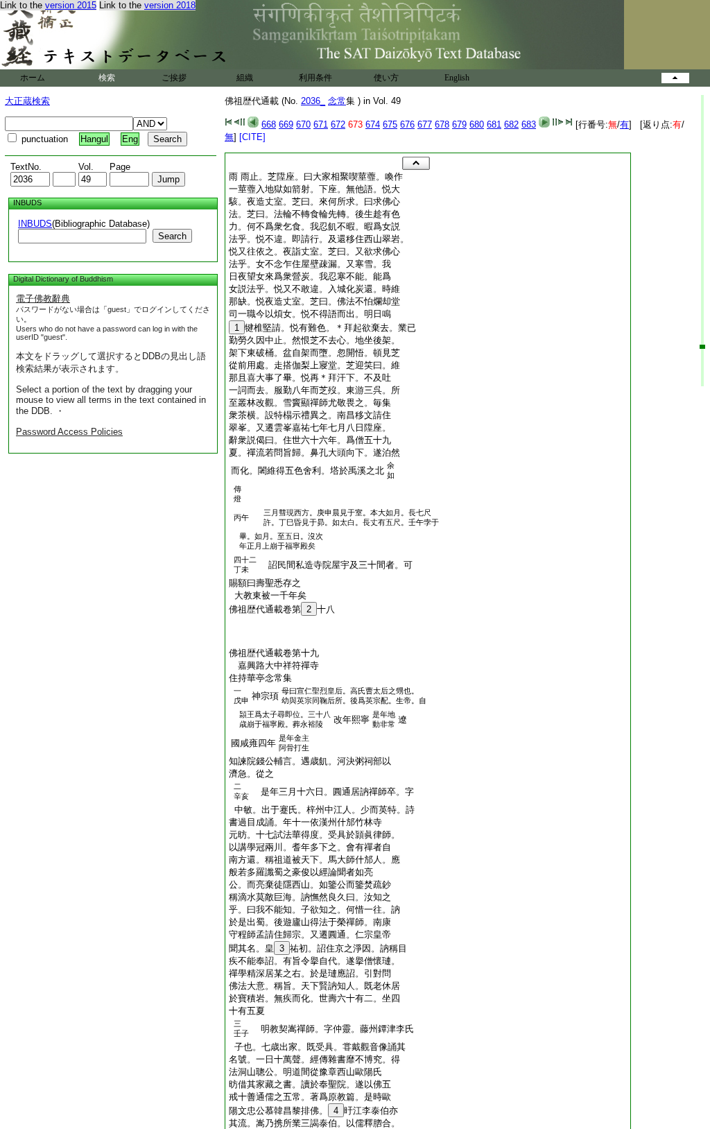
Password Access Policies (69, 431)
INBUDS (35, 223)
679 (459, 124)
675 (390, 124)
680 (476, 124)
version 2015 (70, 5)
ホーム (32, 78)
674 (372, 124)
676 (407, 124)
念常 (337, 101)
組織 (244, 78)
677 (424, 124)
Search (172, 236)
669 (286, 124)
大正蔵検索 (27, 101)
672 (338, 124)
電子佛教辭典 (43, 298)
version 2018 (170, 5)
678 (442, 124)
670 (303, 124)
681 (494, 124)
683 (528, 124)
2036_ (313, 101)
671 (320, 124)
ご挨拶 (174, 78)
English (456, 78)
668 (268, 124)
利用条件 (315, 78)
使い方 (386, 78)
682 (511, 124)
